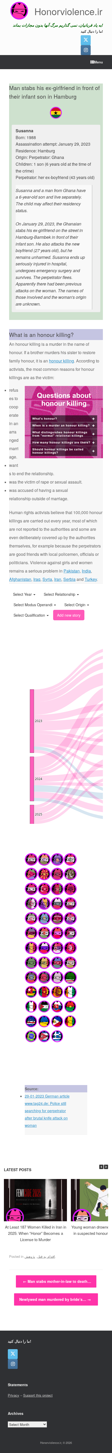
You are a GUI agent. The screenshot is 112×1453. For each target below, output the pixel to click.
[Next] (106, 1167)
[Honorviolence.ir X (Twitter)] (86, 40)
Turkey (91, 579)
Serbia (69, 579)
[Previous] (101, 1167)
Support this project (38, 1395)
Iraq (36, 579)
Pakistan (72, 571)
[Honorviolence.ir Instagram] (86, 50)
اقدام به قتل (46, 1256)
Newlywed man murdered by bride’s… (55, 1299)
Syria (47, 579)
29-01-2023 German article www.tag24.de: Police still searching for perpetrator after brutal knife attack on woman (47, 1110)
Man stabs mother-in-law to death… (57, 1281)
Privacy (13, 1395)
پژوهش (29, 1256)
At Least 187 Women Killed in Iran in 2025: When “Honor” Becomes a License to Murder (35, 1233)
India (86, 571)
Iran (57, 579)
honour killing (61, 361)
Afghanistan (20, 579)
